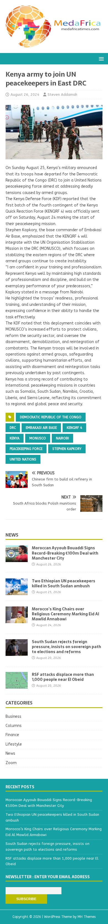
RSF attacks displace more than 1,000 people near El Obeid (63, 677)
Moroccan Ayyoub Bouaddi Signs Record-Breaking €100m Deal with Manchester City (65, 553)
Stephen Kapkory (66, 449)
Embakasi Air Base (41, 428)
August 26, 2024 (25, 94)
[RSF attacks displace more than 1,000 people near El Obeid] (17, 685)
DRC (13, 428)
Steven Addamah (62, 94)
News (12, 534)
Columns (14, 725)
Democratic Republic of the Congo (50, 417)
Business (13, 716)
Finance (12, 734)
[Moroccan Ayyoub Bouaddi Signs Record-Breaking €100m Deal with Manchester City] (17, 559)
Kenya (14, 438)
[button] (100, 58)
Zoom (11, 763)
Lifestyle (14, 744)
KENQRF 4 (74, 428)
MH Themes (87, 917)
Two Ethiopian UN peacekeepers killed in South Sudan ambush (63, 583)
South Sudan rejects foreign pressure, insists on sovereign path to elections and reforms (66, 647)
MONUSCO (37, 438)
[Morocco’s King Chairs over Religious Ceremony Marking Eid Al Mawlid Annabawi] (17, 619)
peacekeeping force (26, 449)
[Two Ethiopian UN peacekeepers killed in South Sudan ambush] (17, 591)
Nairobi (62, 438)
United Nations (23, 459)
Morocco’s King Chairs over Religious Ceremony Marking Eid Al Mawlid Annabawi (65, 614)
